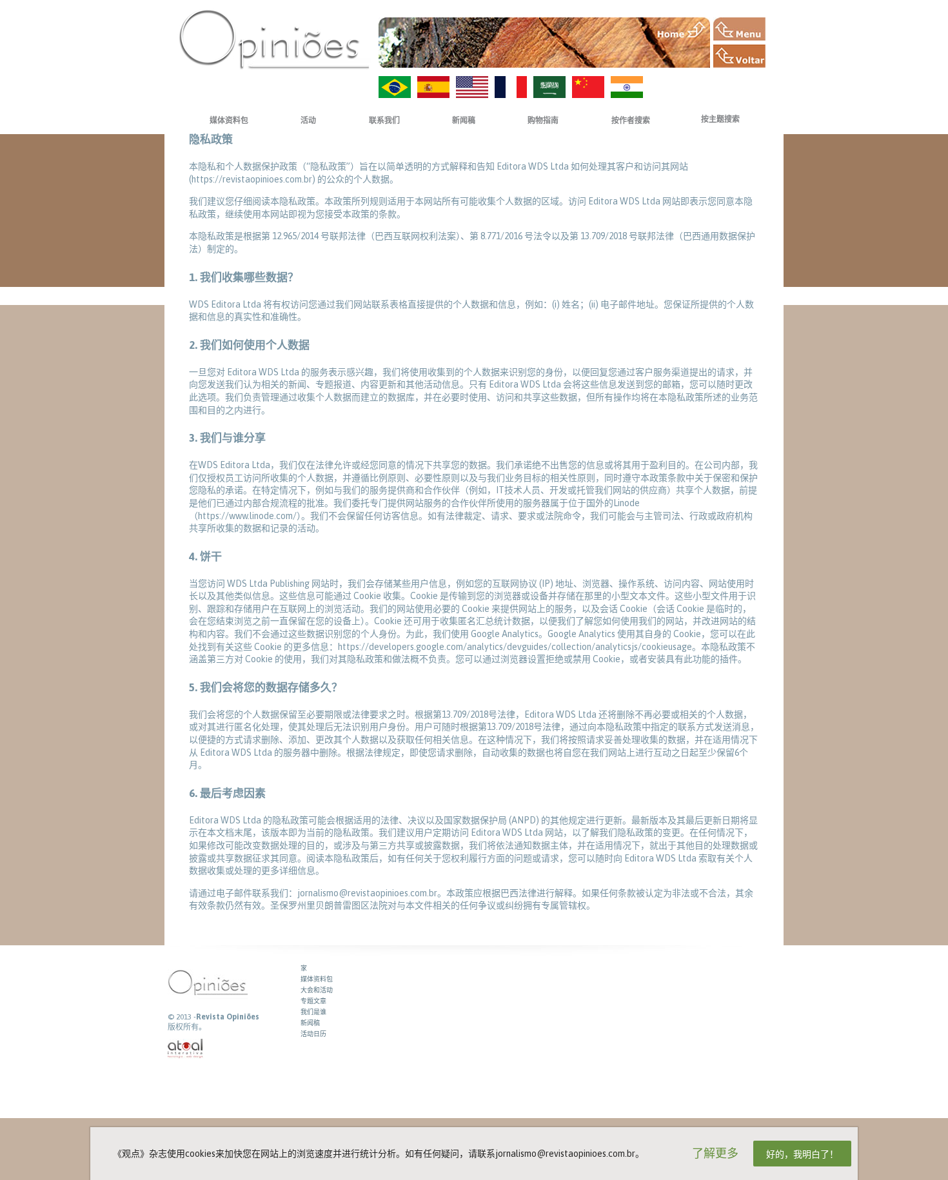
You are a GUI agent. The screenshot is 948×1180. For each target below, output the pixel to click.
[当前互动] (186, 1049)
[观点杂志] (274, 39)
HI (627, 87)
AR (549, 87)
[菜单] (739, 29)
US (472, 87)
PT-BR (395, 87)
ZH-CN (588, 87)
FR (511, 87)
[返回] (739, 56)
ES (433, 87)
